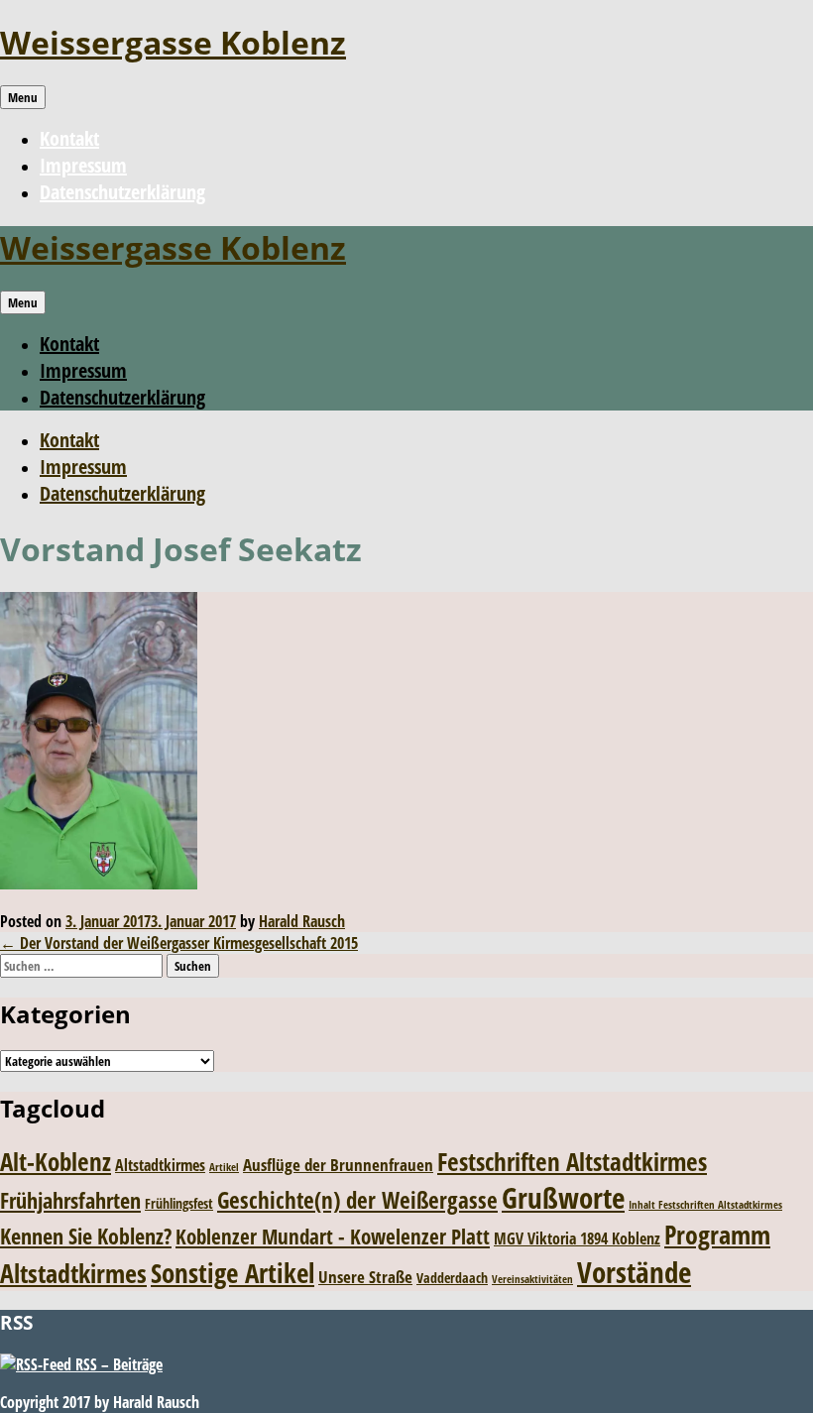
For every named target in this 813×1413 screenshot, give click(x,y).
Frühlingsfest (179, 1203)
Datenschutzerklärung (122, 191)
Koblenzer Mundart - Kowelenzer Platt (332, 1236)
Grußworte (563, 1198)
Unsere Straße (365, 1276)
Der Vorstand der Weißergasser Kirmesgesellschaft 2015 (179, 943)
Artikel (224, 1167)
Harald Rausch (302, 921)
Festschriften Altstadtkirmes (572, 1161)
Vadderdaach (452, 1277)
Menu (23, 97)
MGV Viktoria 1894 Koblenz (577, 1238)
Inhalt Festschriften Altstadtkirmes (705, 1205)
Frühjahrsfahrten (70, 1200)
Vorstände (634, 1271)
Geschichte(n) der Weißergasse (357, 1200)
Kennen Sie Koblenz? (86, 1236)
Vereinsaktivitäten (532, 1279)
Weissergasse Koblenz (173, 42)
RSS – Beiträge (117, 1364)
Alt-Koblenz (55, 1161)
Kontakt (69, 138)
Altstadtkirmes (160, 1165)
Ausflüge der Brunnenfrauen (338, 1164)
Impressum (83, 165)
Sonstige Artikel (232, 1272)
